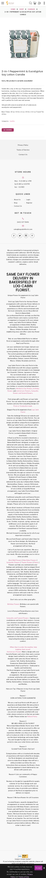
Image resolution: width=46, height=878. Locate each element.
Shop (22, 9)
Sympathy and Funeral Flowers (18, 618)
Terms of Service (23, 150)
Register (29, 203)
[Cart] (35, 3)
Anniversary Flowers (14, 652)
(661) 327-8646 (23, 222)
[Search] (30, 3)
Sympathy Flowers (13, 562)
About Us (17, 200)
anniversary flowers (23, 391)
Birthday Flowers (13, 604)
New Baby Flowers (29, 560)
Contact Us (23, 154)
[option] (23, 44)
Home (13, 9)
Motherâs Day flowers (24, 388)
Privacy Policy (23, 145)
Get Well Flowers (15, 560)
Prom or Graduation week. (23, 406)
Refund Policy (32, 716)
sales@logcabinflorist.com (23, 229)
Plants (36, 562)
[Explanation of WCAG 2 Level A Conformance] (23, 856)
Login (28, 200)
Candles (31, 9)
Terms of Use (24, 877)
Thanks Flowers (27, 562)
